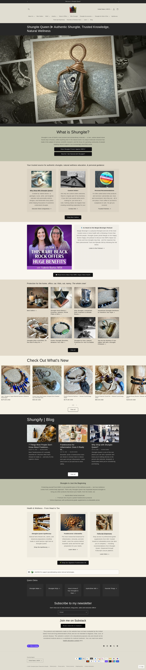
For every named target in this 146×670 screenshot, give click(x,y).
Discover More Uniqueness (41, 208)
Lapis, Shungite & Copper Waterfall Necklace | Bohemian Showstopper (15, 397)
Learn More (72, 549)
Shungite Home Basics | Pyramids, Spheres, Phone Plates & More (59, 312)
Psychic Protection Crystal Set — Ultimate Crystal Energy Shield (109, 397)
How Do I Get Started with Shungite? (73, 154)
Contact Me (72, 208)
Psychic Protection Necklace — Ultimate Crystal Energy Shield (77, 397)
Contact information (89, 666)
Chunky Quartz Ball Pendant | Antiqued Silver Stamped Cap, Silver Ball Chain (46, 397)
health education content (71, 640)
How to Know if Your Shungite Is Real (73, 591)
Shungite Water (34, 588)
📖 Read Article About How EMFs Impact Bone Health (73, 274)
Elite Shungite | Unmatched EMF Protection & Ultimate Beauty (83, 312)
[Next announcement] (118, 1)
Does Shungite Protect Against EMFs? (73, 149)
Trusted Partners (103, 208)
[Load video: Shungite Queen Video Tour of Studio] (73, 79)
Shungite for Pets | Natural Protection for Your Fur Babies (84, 341)
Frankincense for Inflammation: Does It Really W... (72, 447)
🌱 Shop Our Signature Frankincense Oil (73, 562)
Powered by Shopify (43, 666)
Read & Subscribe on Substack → (73, 625)
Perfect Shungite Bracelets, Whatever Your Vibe (59, 341)
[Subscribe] (86, 612)
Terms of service (70, 666)
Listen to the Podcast (96, 248)
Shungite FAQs (53, 588)
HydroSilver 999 (91, 588)
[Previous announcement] (27, 1)
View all (73, 350)
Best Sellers (31, 310)
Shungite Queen (35, 666)
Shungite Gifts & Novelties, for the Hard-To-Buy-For (37, 341)
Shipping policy (79, 666)
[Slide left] (69, 405)
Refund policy (53, 666)
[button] (29, 9)
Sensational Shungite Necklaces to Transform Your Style (108, 311)
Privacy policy (61, 666)
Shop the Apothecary (41, 547)
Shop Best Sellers (73, 217)
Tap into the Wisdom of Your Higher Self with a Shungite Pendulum (107, 342)
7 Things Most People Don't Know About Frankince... (40, 446)
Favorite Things (110, 588)
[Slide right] (76, 405)
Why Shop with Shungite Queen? (102, 446)
